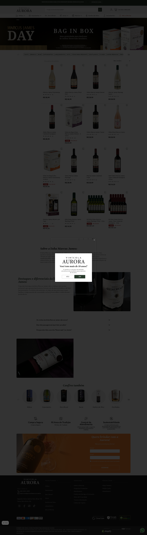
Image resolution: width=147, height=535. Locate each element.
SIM (80, 276)
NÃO (67, 276)
